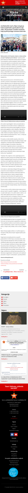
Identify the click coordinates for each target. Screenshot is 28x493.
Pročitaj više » (4, 336)
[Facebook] (12, 434)
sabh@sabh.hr (14, 418)
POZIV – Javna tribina (7, 326)
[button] (3, 7)
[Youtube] (16, 434)
